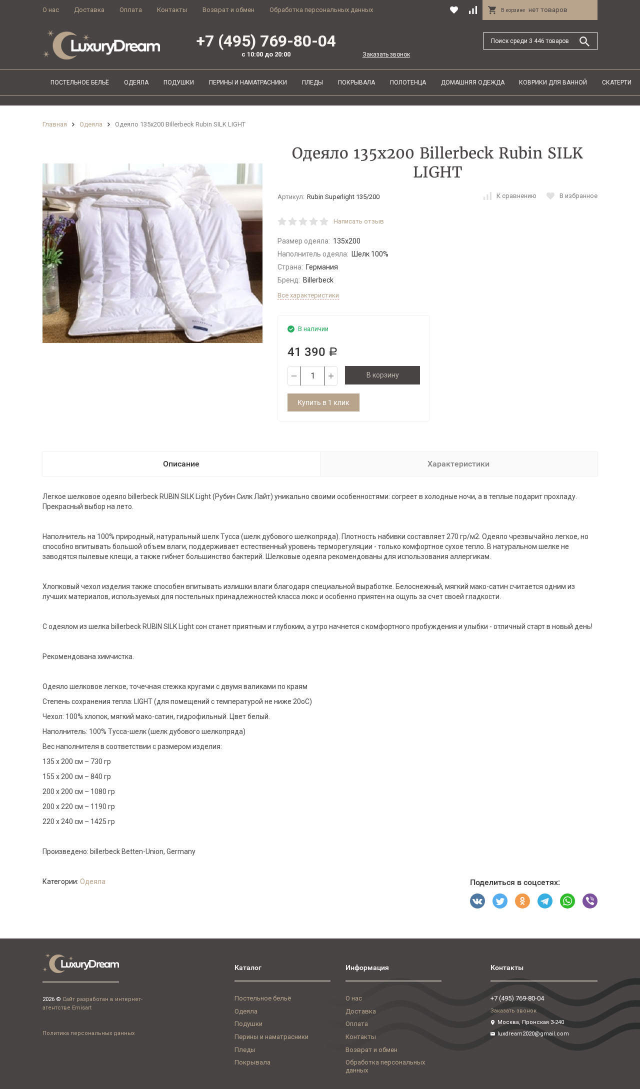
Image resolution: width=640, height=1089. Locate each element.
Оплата (131, 10)
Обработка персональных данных (321, 10)
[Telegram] (545, 901)
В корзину (382, 375)
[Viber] (590, 901)
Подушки (179, 82)
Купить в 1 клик (324, 402)
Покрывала (356, 82)
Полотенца (408, 82)
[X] (500, 901)
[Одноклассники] (522, 901)
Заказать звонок (386, 54)
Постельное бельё (79, 82)
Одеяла (136, 82)
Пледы (312, 82)
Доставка (89, 10)
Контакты (172, 10)
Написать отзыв (359, 221)
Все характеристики (308, 295)
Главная (54, 124)
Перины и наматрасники (248, 82)
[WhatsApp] (567, 901)
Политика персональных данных (88, 1033)
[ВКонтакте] (477, 901)
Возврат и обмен (228, 10)
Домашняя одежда (472, 82)
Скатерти (617, 82)
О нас (50, 10)
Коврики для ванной (553, 82)
